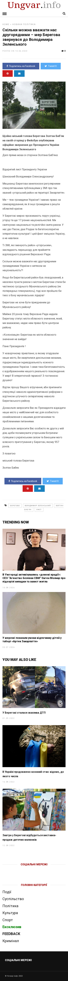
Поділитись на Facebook (22, 66)
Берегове (15, 505)
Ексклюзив (11, 927)
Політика (29, 24)
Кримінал (10, 941)
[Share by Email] (19, 73)
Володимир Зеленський (38, 505)
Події (6, 892)
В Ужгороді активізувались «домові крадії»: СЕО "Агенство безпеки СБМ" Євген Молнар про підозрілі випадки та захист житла (34, 578)
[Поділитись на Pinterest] (7, 73)
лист (39, 509)
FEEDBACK (11, 934)
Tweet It (52, 66)
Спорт (7, 920)
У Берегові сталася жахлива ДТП (24, 712)
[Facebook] (27, 869)
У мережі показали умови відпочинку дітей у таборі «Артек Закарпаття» (32, 639)
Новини (17, 24)
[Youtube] (34, 869)
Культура (10, 913)
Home (5, 24)
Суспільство (13, 899)
